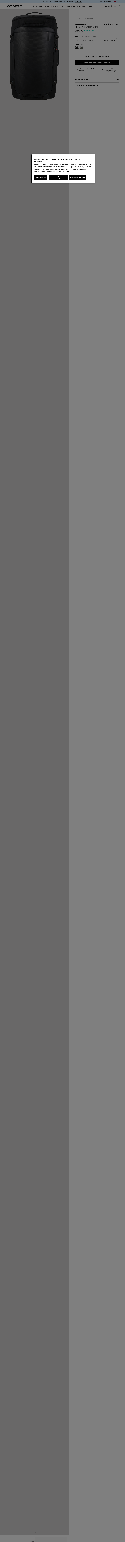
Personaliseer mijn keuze (77, 177)
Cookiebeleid (66, 171)
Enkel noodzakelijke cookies (58, 177)
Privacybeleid (54, 171)
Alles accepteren (41, 177)
